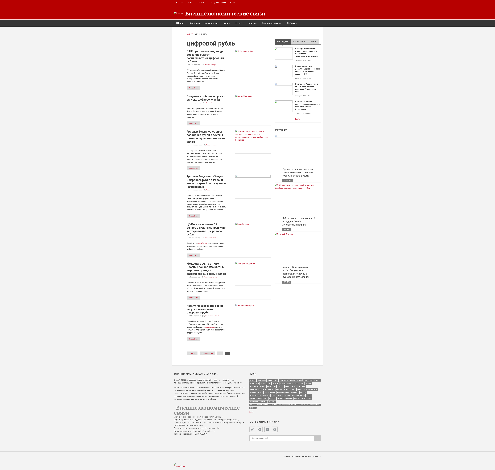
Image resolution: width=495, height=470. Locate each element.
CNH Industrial (300, 399)
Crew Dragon (315, 405)
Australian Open (310, 389)
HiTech (238, 23)
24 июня (264, 383)
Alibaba (262, 386)
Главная (179, 3)
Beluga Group (270, 392)
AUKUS (299, 389)
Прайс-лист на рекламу (301, 456)
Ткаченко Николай (211, 145)
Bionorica (294, 392)
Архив (190, 3)
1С (311, 380)
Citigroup (288, 399)
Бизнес (226, 23)
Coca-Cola (254, 402)
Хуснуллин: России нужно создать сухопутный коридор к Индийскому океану (306, 88)
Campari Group (256, 399)
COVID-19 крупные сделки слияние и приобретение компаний (274, 405)
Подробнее (193, 88)
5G (270, 383)
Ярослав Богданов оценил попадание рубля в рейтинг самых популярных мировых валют (206, 136)
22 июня (317, 380)
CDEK (265, 399)
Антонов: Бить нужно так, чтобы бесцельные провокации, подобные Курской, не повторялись (295, 272)
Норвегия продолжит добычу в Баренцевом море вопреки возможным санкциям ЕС (307, 70)
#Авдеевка (261, 380)
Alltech (280, 386)
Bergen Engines (283, 392)
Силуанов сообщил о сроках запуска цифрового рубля (206, 98)
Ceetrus (272, 399)
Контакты (202, 3)
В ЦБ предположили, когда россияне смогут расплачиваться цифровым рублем (205, 56)
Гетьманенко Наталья (210, 238)
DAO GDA (253, 408)
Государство (211, 23)
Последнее (284, 41)
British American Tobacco (295, 396)
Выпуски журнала (218, 3)
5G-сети (275, 383)
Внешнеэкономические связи (225, 13)
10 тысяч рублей (296, 380)
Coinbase (263, 402)
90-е (302, 383)
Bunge (309, 396)
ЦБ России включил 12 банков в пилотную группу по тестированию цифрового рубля (206, 229)
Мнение (253, 23)
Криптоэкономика (271, 23)
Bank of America (256, 392)
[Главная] (178, 13)
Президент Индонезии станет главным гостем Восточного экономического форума (306, 52)
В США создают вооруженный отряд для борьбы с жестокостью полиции (298, 221)
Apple (287, 386)
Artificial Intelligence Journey (262, 389)
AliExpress (271, 386)
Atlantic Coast (289, 389)
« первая (192, 353)
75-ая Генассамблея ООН (289, 383)
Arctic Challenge (298, 386)
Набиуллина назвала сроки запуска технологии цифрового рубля (205, 309)
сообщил (202, 243)
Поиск (232, 3)
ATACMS (279, 389)
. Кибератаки (273, 380)
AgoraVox (254, 386)
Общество (194, 23)
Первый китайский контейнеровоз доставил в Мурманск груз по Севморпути (307, 105)
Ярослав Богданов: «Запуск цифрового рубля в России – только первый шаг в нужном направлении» (206, 181)
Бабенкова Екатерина (210, 65)
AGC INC (308, 383)
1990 (306, 380)
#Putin (252, 380)
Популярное (299, 41)
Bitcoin (303, 392)
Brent (274, 396)
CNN (309, 399)
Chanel (280, 399)
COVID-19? (304, 405)
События (292, 23)
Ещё (297, 119)
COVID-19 (272, 402)
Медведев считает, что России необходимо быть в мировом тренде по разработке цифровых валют (206, 268)
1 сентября (283, 380)
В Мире (180, 23)
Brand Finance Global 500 (260, 396)
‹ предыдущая (207, 353)
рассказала (210, 327)
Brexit (280, 396)
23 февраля (254, 383)
